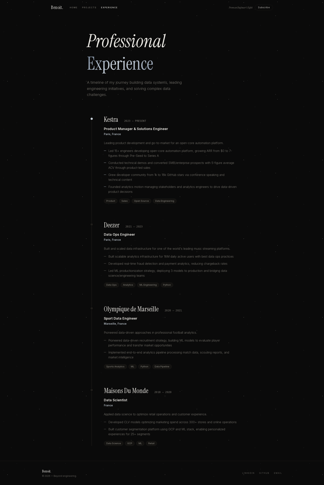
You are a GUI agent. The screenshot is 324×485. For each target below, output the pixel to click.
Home (74, 7)
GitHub (264, 473)
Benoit (57, 7)
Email (278, 473)
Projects (89, 7)
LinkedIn (248, 473)
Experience (109, 7)
